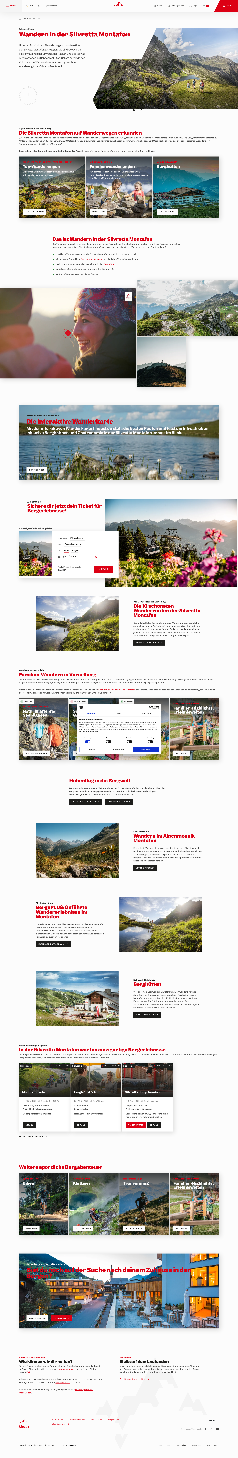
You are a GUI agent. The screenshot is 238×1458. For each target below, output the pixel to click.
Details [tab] (119, 713)
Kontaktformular (66, 1369)
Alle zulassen (145, 749)
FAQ (28, 1372)
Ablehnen (92, 749)
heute (66, 550)
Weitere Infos (83, 1228)
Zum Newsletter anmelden (132, 1379)
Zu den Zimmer (61, 1318)
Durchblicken (37, 470)
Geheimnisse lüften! (36, 753)
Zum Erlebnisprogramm (51, 944)
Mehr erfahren (134, 1228)
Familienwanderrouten (92, 259)
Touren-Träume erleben (149, 643)
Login (195, 6)
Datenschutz (182, 1445)
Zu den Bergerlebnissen (31, 1136)
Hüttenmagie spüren (147, 1015)
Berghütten (109, 264)
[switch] (108, 741)
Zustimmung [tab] (91, 713)
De (210, 1420)
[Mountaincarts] (44, 1097)
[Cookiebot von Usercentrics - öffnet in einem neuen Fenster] (151, 707)
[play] (68, 333)
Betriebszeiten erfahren (85, 802)
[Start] (20, 19)
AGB (169, 1445)
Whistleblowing (213, 1445)
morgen (74, 550)
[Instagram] (211, 1429)
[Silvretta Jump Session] (147, 1097)
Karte (159, 6)
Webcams (52, 6)
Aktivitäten (27, 19)
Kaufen (105, 569)
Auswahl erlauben (119, 749)
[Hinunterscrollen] (28, 95)
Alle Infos (181, 753)
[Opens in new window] (69, 1445)
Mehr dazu (31, 1228)
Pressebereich (75, 1419)
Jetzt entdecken (34, 212)
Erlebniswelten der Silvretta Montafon (116, 689)
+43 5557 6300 (63, 1382)
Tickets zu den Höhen (118, 802)
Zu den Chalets (37, 1318)
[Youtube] (217, 1429)
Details (29, 1125)
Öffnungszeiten (177, 6)
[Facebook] (205, 1429)
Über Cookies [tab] (146, 713)
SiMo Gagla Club (58, 1424)
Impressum (196, 1445)
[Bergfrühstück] (95, 1097)
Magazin (111, 1419)
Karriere (55, 1419)
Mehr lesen (98, 212)
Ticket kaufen (136, 1125)
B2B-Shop (94, 1419)
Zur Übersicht (167, 212)
